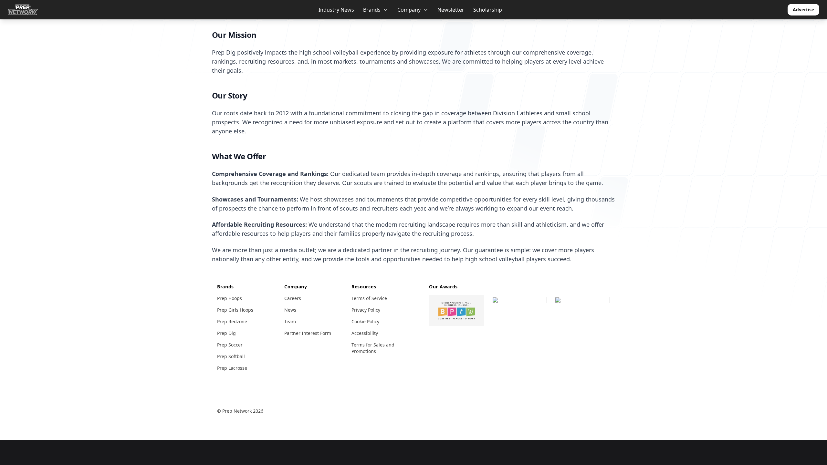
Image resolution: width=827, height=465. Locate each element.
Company (409, 9)
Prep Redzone (232, 321)
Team (290, 321)
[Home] (23, 10)
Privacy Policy (365, 310)
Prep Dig (226, 333)
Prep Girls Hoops (235, 310)
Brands (372, 9)
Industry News (336, 9)
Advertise (803, 9)
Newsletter (450, 9)
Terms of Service (369, 298)
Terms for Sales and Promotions (372, 348)
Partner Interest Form (307, 333)
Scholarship (487, 9)
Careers (292, 298)
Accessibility (364, 333)
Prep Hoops (229, 298)
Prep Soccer (230, 345)
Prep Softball (231, 356)
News (290, 310)
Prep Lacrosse (232, 368)
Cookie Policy (365, 321)
